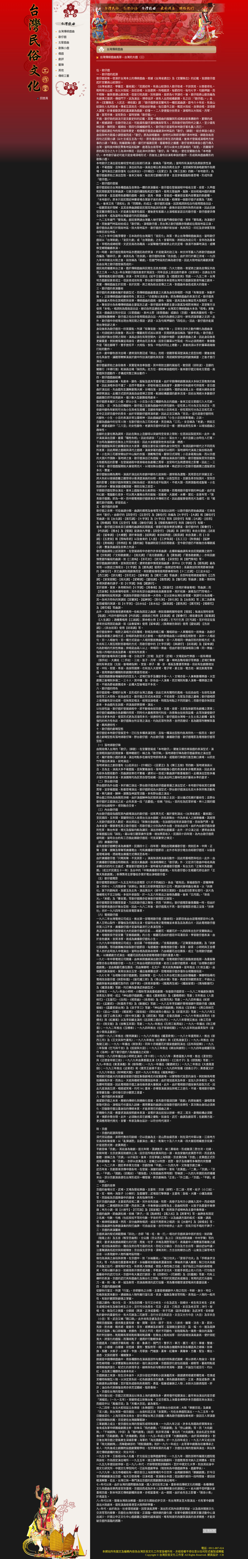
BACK (211, 1530)
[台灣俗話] (130, 8)
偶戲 (61, 53)
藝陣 (61, 64)
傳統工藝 (63, 75)
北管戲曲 (63, 42)
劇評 (61, 59)
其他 (61, 70)
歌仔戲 (62, 37)
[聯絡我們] (186, 8)
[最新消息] (167, 8)
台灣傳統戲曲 (66, 31)
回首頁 (44, 98)
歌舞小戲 (63, 48)
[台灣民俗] (111, 8)
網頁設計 (212, 1554)
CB (222, 1554)
